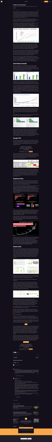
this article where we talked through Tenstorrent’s (26, 242)
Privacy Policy (31, 430)
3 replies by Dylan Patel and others (19, 375)
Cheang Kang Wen (20, 415)
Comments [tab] (15, 362)
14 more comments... (15, 400)
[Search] (41, 1)
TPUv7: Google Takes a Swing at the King (19, 412)
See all (14, 426)
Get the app (29, 438)
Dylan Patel (14, 7)
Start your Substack (24, 438)
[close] (32, 417)
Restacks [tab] (18, 362)
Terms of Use (29, 429)
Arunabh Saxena (17, 378)
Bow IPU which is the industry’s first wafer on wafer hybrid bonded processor (25, 183)
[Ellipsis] (38, 369)
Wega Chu (26, 415)
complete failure (18, 190)
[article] (26, 408)
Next (36, 357)
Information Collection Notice (26, 430)
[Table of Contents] (0, 221)
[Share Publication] (43, 1)
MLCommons (22, 57)
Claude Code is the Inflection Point (18, 405)
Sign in (50, 1)
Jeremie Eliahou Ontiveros (23, 408)
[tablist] (16, 362)
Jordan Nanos (27, 408)
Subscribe (46, 1)
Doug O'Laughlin (17, 408)
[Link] (12, 63)
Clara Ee (23, 415)
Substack (22, 440)
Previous (16, 357)
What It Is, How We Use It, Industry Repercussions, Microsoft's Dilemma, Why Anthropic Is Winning (22, 407)
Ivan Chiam (17, 415)
